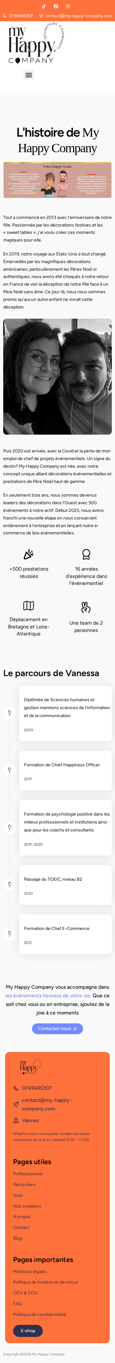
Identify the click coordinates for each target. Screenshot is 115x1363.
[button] (29, 75)
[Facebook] (55, 6)
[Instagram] (68, 6)
